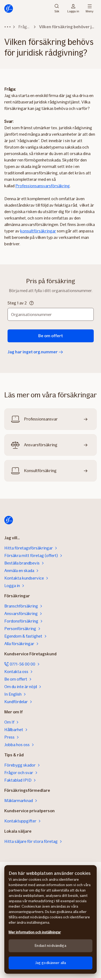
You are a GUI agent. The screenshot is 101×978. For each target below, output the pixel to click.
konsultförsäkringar (38, 230)
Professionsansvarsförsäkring (42, 185)
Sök (56, 10)
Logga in (73, 10)
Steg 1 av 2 (17, 302)
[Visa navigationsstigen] (7, 27)
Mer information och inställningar (35, 932)
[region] (50, 919)
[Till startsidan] (8, 8)
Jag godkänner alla (50, 963)
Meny (89, 10)
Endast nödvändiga (50, 945)
